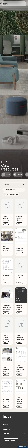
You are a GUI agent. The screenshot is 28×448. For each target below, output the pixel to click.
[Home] (14, 416)
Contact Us (6, 433)
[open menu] (23, 4)
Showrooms (6, 429)
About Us (5, 425)
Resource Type (10, 189)
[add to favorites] (9, 202)
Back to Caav (8, 162)
